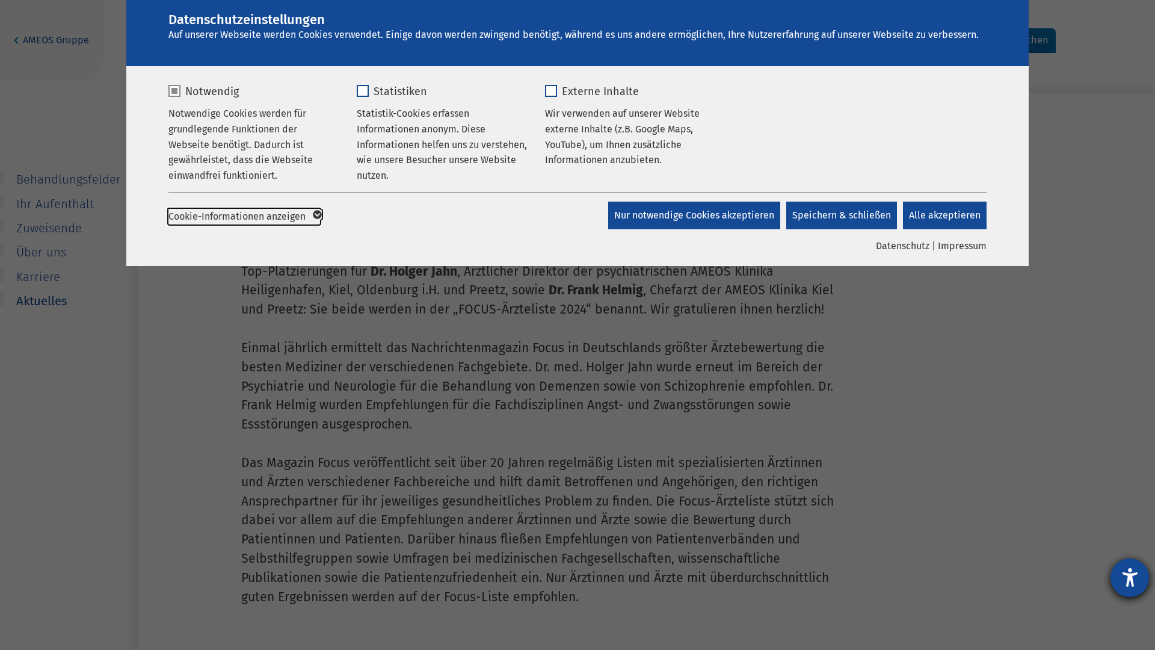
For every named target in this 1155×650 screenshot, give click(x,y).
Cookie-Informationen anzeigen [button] (238, 216)
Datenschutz (902, 246)
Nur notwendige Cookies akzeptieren (694, 215)
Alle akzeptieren (945, 215)
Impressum (962, 246)
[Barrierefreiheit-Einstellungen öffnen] (1129, 578)
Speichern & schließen (841, 215)
